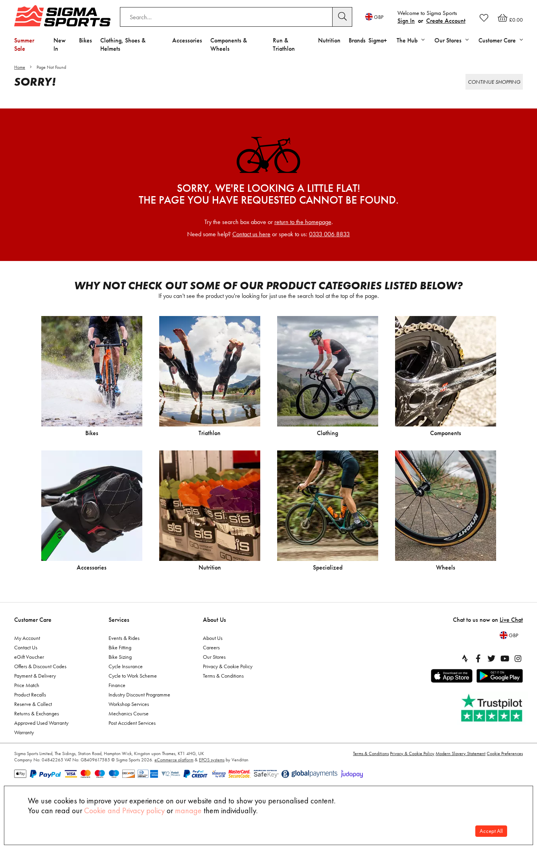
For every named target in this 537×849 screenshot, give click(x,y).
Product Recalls (30, 694)
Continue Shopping (494, 81)
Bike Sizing (120, 656)
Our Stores (214, 656)
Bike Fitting (120, 647)
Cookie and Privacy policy (124, 810)
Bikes (85, 40)
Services (119, 620)
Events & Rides (124, 637)
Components (445, 433)
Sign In (406, 21)
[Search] (342, 17)
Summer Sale (24, 44)
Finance (117, 685)
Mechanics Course (129, 713)
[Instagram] (518, 658)
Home (19, 67)
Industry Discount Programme (139, 694)
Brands (357, 40)
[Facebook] (478, 658)
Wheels (445, 567)
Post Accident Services (132, 722)
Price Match (26, 685)
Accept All (491, 831)
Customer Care (32, 620)
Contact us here (251, 234)
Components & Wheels (228, 44)
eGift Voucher (29, 656)
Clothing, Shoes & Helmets (122, 44)
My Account (27, 637)
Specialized (327, 567)
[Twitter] (491, 658)
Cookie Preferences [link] (505, 753)
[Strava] (464, 658)
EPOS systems (211, 760)
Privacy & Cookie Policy (227, 666)
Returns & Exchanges (36, 713)
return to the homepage (302, 222)
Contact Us (25, 647)
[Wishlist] (484, 17)
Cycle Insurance (126, 666)
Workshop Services (129, 704)
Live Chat (511, 620)
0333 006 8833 (329, 234)
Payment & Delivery (35, 675)
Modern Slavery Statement (461, 753)
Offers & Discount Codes (40, 666)
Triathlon (210, 433)
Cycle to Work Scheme (133, 675)
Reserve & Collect (33, 704)
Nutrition (329, 40)
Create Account (445, 21)
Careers (211, 647)
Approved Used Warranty (41, 722)
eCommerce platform (173, 760)
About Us (214, 620)
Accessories (187, 40)
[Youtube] (504, 658)
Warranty (24, 732)
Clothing (327, 433)
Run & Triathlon (284, 44)
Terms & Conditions (223, 675)
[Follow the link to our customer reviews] (492, 708)
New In (59, 44)
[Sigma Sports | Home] (62, 15)
